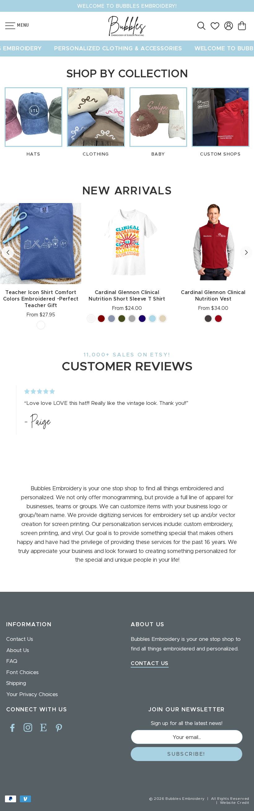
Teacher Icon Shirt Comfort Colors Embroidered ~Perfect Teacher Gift (41, 299)
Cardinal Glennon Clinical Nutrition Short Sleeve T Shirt (127, 295)
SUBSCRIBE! (186, 754)
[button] (7, 25)
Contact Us (19, 639)
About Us (17, 650)
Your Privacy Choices (32, 694)
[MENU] (7, 25)
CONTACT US (150, 663)
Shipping (16, 683)
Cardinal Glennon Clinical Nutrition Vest (213, 295)
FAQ (11, 661)
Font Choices (22, 672)
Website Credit (234, 802)
